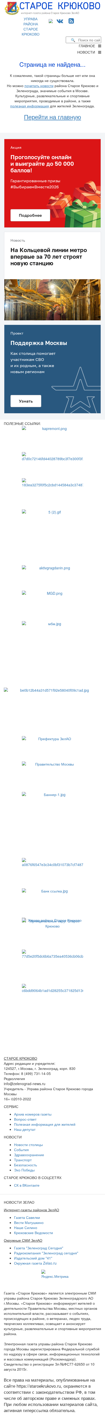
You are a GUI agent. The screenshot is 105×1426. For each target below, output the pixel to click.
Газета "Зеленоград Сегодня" (38, 1247)
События (21, 1149)
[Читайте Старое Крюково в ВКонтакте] (60, 20)
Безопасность (25, 1164)
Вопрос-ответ (25, 1119)
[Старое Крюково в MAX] (52, 20)
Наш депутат (24, 1129)
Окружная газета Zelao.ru (35, 1263)
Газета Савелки (27, 1217)
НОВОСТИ (87, 52)
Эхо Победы (24, 1169)
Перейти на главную (52, 116)
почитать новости (39, 85)
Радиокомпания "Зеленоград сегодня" (46, 1252)
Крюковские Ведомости (33, 1232)
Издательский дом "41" (33, 1258)
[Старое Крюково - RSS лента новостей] (71, 20)
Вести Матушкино (29, 1222)
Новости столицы (28, 1144)
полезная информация (29, 105)
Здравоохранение (29, 1154)
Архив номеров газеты (32, 1114)
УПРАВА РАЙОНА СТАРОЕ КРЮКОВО (31, 26)
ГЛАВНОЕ (88, 45)
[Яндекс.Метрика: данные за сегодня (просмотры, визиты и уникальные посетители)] (55, 1274)
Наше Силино (25, 1227)
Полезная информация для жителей (44, 1124)
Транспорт (23, 1159)
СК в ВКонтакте (27, 1185)
